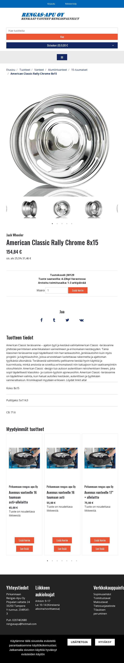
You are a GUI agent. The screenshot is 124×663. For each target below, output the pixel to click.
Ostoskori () (57, 45)
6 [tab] (71, 560)
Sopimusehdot (102, 594)
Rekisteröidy (71, 3)
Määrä (41, 290)
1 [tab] (52, 223)
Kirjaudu (51, 3)
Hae (62, 37)
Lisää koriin (77, 290)
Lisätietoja (79, 642)
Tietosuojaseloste (104, 606)
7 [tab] (76, 560)
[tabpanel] (62, 208)
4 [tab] (66, 223)
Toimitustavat (101, 598)
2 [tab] (57, 223)
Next (120, 213)
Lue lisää (24, 549)
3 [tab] (62, 223)
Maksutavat (100, 602)
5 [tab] (71, 223)
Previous (3, 213)
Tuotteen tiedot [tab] (19, 337)
